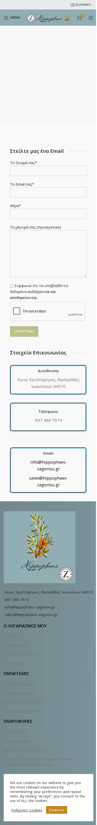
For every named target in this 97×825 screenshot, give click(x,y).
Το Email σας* (22, 184)
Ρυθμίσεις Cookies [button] (26, 810)
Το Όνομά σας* (23, 162)
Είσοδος (11, 636)
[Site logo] (48, 17)
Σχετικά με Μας (17, 740)
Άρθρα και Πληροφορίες (25, 749)
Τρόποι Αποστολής (20, 692)
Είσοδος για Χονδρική (23, 758)
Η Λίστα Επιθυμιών (20, 654)
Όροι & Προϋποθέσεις (23, 701)
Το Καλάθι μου (16, 645)
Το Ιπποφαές (15, 731)
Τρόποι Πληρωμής (20, 683)
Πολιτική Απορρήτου (22, 710)
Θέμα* (15, 205)
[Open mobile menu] (91, 18)
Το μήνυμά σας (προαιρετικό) (35, 227)
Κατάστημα (13, 663)
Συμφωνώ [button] (56, 810)
